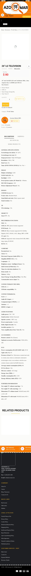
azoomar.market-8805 (15, 118)
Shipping (20, 136)
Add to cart (20, 99)
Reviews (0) (14, 140)
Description (9, 136)
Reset (9, 24)
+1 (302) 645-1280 (8, 474)
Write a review (17, 68)
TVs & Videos (14, 30)
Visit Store (15, 121)
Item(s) (27, 16)
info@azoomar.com (10, 477)
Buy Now (5, 104)
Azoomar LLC (10, 567)
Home (2, 30)
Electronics (7, 30)
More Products (14, 144)
